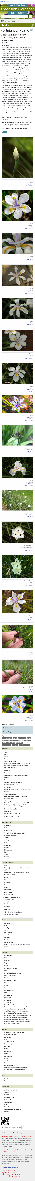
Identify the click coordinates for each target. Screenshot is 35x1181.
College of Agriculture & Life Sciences (13, 1175)
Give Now (19, 1177)
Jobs (14, 1171)
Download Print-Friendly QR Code (12, 1127)
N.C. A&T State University (23, 1136)
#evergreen (15, 745)
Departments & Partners (9, 1173)
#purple (29, 738)
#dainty (4, 742)
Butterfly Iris (19, 37)
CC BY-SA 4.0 (30, 184)
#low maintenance (7, 738)
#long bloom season (24, 745)
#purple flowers (26, 740)
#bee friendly (19, 742)
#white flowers (21, 738)
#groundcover (11, 742)
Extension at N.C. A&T (8, 1177)
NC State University (7, 1136)
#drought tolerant (16, 740)
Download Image (29, 185)
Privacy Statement (9, 1152)
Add (4, 132)
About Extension (6, 1171)
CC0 (32, 227)
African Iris (6, 37)
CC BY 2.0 (30, 418)
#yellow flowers (6, 740)
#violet (15, 738)
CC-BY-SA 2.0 (30, 259)
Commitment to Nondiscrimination (17, 1150)
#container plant (6, 745)
